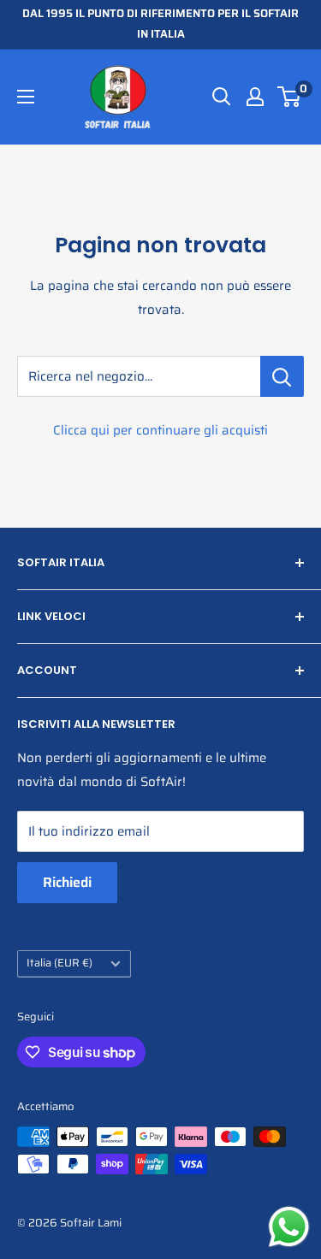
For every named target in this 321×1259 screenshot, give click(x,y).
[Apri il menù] (25, 96)
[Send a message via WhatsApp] (288, 1226)
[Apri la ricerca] (221, 96)
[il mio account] (255, 96)
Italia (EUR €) (59, 963)
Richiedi (67, 882)
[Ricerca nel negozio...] (282, 376)
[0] (289, 96)
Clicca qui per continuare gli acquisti (160, 430)
